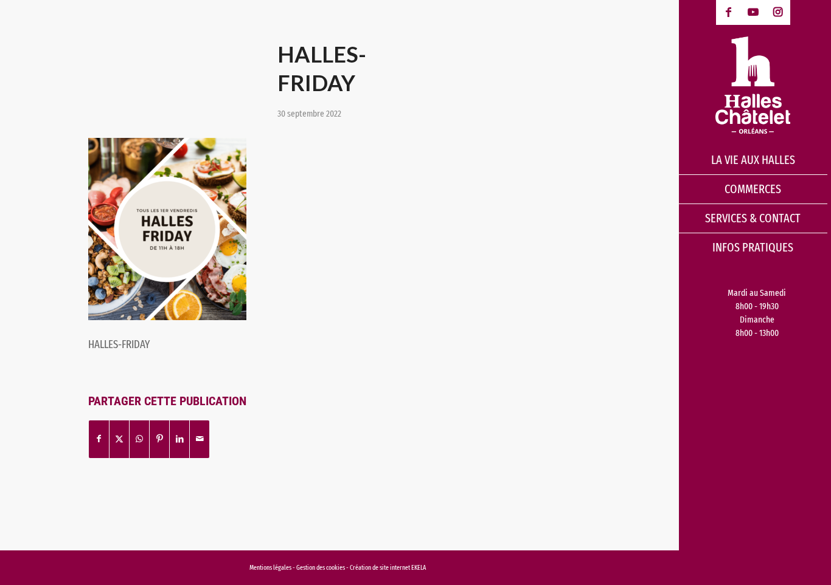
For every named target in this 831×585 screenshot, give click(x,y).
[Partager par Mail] (199, 438)
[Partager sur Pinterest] (159, 438)
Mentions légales (270, 568)
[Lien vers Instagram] (777, 12)
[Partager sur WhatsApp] (139, 438)
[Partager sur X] (119, 438)
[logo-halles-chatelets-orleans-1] (753, 85)
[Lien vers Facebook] (728, 12)
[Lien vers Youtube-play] (753, 12)
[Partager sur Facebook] (99, 438)
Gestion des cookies (321, 568)
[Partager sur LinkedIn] (179, 438)
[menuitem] (753, 160)
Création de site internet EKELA (388, 568)
